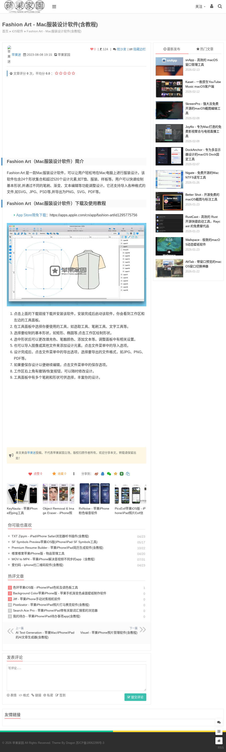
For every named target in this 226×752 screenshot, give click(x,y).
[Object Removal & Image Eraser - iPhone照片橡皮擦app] (58, 493)
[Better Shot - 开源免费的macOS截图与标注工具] (169, 201)
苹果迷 (16, 54)
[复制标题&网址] (128, 474)
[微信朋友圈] (109, 474)
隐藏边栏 (139, 49)
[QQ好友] (102, 474)
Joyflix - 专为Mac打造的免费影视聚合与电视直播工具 (203, 131)
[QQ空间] (115, 473)
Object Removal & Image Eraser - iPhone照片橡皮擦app (58, 513)
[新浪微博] (96, 474)
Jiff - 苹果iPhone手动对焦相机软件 (35, 599)
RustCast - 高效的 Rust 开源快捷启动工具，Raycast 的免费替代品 (202, 221)
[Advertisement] (76, 111)
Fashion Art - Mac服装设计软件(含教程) (54, 31)
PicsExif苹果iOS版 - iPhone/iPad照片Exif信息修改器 (130, 513)
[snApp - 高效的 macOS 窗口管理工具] (169, 66)
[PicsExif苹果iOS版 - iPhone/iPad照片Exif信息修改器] (130, 493)
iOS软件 (17, 31)
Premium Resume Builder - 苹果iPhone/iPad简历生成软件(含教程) (55, 547)
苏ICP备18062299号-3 (90, 742)
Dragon (70, 742)
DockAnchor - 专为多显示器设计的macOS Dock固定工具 (203, 154)
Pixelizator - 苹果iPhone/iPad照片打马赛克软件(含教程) (49, 604)
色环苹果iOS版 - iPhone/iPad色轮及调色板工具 (43, 587)
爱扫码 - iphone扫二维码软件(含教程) (35, 565)
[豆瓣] (121, 474)
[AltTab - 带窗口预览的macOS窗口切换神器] (169, 268)
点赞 (38, 473)
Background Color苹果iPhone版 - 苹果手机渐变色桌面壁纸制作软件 (58, 593)
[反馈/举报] (74, 473)
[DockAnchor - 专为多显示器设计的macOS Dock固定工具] (169, 156)
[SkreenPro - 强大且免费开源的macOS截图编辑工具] (169, 110)
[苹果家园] (24, 12)
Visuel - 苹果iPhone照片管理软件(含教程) (108, 632)
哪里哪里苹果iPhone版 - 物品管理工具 (36, 553)
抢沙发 (121, 49)
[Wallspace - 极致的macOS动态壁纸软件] (169, 246)
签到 (62, 695)
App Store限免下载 (31, 215)
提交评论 (136, 697)
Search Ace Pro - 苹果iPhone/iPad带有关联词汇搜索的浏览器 (53, 610)
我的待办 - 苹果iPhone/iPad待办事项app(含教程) (45, 616)
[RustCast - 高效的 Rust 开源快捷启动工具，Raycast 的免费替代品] (169, 223)
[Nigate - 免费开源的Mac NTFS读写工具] (169, 179)
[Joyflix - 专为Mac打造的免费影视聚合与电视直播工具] (169, 133)
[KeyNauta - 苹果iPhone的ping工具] (22, 493)
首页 (5, 31)
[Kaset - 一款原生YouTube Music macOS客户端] (169, 88)
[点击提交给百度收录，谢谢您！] (11, 73)
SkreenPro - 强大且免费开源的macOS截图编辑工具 (202, 108)
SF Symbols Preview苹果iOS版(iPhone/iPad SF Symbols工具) (53, 542)
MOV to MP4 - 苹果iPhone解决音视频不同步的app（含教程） (52, 559)
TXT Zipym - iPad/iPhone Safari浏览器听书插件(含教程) (48, 536)
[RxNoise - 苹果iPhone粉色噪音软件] (94, 493)
